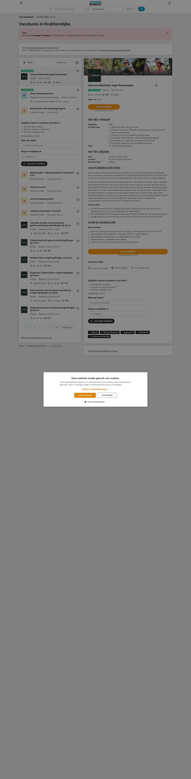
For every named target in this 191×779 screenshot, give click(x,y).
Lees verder (126, 385)
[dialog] (95, 389)
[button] (95, 389)
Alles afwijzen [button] (107, 395)
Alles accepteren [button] (85, 395)
